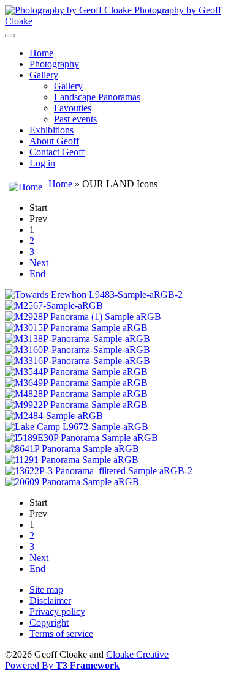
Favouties (72, 108)
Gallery (43, 75)
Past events (75, 119)
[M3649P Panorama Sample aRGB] (76, 382)
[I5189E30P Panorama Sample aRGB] (81, 438)
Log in (42, 163)
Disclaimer (50, 600)
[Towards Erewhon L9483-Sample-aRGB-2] (94, 294)
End (37, 274)
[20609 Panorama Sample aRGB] (72, 482)
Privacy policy (57, 611)
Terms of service (61, 633)
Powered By (62, 665)
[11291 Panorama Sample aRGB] (71, 460)
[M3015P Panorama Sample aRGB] (76, 327)
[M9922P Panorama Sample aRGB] (76, 404)
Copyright (49, 622)
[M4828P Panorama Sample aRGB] (76, 393)
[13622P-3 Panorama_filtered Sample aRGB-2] (98, 471)
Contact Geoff (57, 152)
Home (41, 53)
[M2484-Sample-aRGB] (54, 415)
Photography (54, 64)
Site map (46, 589)
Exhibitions (51, 130)
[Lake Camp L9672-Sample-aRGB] (76, 427)
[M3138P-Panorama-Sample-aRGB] (77, 338)
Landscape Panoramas (97, 97)
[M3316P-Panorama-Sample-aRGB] (77, 360)
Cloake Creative (137, 654)
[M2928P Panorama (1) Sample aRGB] (83, 316)
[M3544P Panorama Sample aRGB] (76, 371)
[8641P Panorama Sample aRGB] (72, 449)
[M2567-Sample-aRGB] (54, 305)
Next (38, 263)
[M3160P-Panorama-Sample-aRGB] (77, 349)
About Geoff (54, 141)
